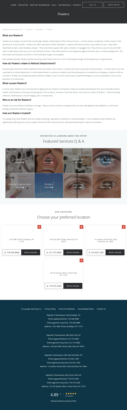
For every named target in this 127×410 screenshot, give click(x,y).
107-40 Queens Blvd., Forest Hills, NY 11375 (63, 274)
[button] (114, 5)
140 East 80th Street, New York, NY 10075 (63, 240)
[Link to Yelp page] (39, 227)
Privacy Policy (50, 309)
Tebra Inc (38, 309)
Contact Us (101, 309)
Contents (29, 29)
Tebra (74, 401)
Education (40, 29)
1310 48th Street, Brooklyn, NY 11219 (21, 240)
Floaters (50, 29)
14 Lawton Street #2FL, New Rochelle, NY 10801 (105, 240)
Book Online (30, 252)
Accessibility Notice (86, 309)
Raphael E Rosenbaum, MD (12, 29)
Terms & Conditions (67, 309)
